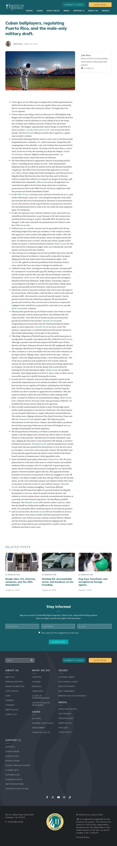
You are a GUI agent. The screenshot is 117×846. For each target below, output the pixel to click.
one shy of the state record (38, 129)
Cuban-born (53, 459)
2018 (63, 169)
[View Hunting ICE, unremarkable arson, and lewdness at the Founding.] (58, 562)
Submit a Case (74, 4)
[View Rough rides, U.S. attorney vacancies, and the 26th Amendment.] (22, 562)
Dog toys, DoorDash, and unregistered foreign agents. (92, 581)
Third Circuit (27, 132)
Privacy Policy (82, 837)
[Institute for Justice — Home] (14, 6)
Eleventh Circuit (26, 419)
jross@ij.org (89, 68)
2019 (13, 173)
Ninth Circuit (66, 339)
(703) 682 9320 (15, 822)
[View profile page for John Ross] (8, 44)
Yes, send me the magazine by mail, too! (59, 632)
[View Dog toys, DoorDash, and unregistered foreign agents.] (95, 562)
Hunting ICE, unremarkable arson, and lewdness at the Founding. (57, 581)
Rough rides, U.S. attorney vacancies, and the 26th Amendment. (20, 581)
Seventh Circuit (49, 320)
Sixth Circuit (60, 243)
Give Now (100, 4)
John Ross (17, 44)
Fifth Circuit (42, 182)
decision (68, 511)
